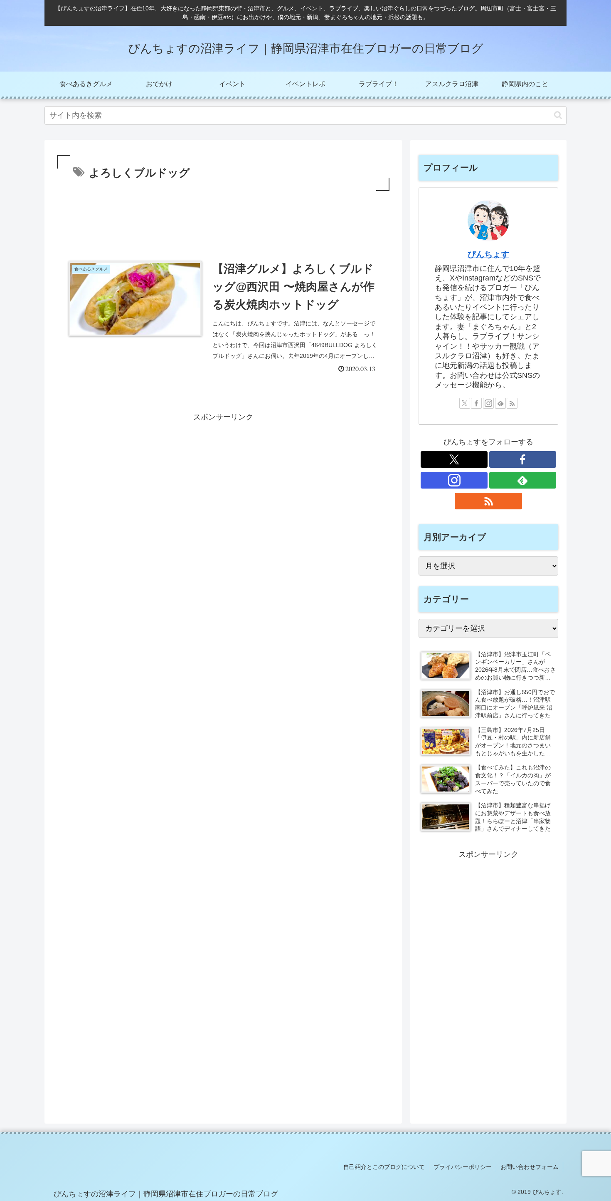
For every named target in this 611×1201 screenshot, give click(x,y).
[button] (558, 115)
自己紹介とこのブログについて (384, 1167)
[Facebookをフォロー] (476, 403)
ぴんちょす (488, 254)
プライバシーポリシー (463, 1167)
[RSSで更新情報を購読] (512, 403)
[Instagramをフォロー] (488, 403)
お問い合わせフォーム (529, 1167)
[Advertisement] (223, 216)
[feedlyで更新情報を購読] (500, 403)
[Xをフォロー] (464, 403)
